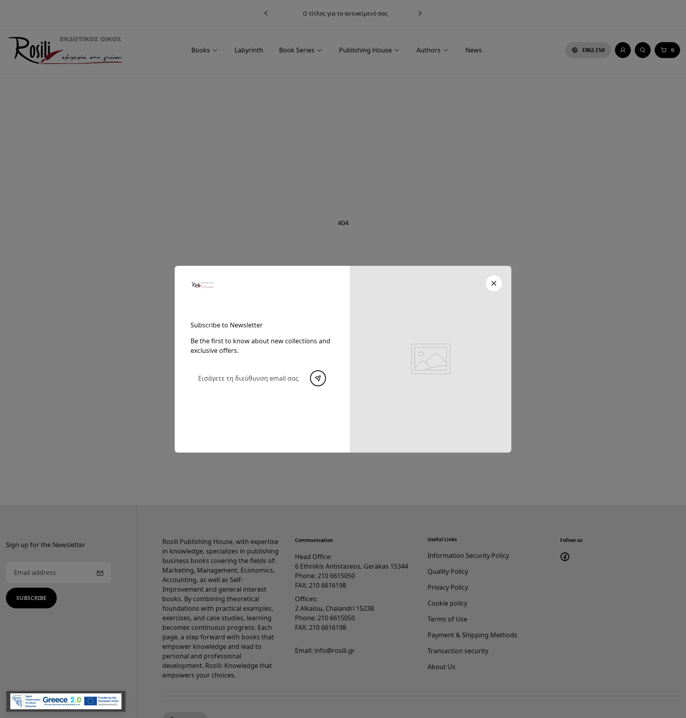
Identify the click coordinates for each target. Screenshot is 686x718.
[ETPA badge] (65, 701)
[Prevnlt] (318, 378)
